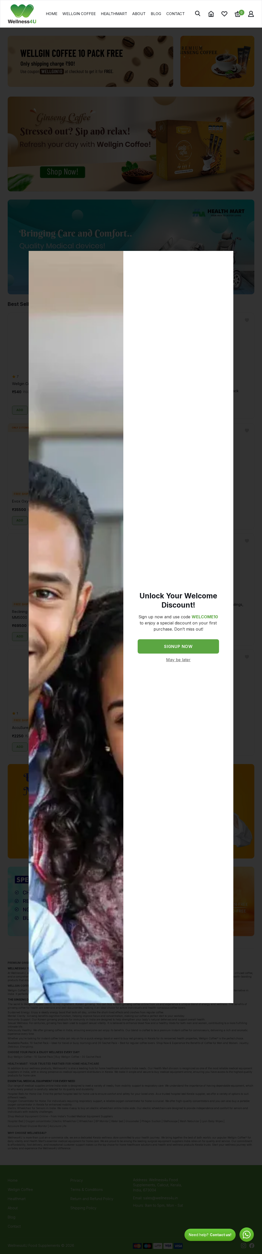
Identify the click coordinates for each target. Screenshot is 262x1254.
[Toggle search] (198, 14)
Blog (156, 13)
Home (51, 13)
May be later (178, 659)
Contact (175, 13)
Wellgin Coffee (79, 13)
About (139, 13)
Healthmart (114, 13)
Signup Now (178, 646)
